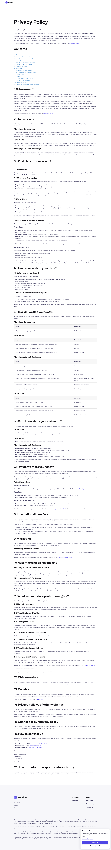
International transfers (22, 66)
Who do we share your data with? (25, 62)
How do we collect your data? (24, 59)
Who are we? (19, 53)
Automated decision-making (24, 70)
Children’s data (20, 74)
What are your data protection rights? (26, 72)
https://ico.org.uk (53, 774)
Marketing (19, 68)
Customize (102, 846)
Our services (19, 55)
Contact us (75, 800)
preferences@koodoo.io (65, 557)
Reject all (88, 846)
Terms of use (89, 807)
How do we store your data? (24, 64)
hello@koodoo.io (74, 43)
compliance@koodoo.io (59, 509)
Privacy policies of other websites (25, 78)
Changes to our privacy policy (24, 80)
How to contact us (21, 82)
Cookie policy (90, 800)
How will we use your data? (23, 61)
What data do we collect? (23, 57)
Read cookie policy (87, 839)
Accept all (95, 842)
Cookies (18, 76)
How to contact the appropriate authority (27, 84)
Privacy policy (90, 804)
